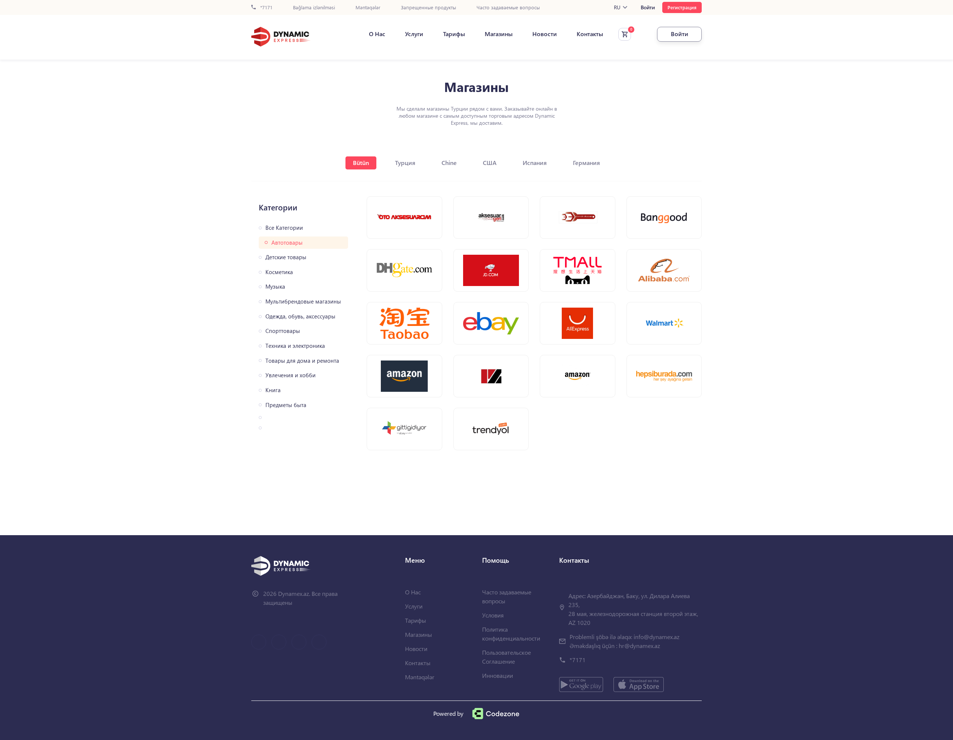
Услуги (414, 34)
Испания (535, 162)
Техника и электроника (295, 345)
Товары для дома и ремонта (302, 360)
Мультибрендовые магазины (303, 301)
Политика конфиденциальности (511, 633)
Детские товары (285, 257)
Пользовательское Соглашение (506, 656)
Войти (648, 7)
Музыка (275, 286)
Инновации (497, 675)
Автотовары (287, 242)
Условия (493, 615)
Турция (405, 162)
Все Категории (284, 227)
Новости (544, 34)
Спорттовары (282, 330)
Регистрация (682, 7)
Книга (273, 390)
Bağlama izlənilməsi (314, 7)
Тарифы (454, 34)
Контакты (590, 34)
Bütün (361, 162)
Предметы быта (285, 405)
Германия (586, 162)
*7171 (265, 7)
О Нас (377, 34)
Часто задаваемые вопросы (508, 7)
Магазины (499, 34)
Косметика (279, 272)
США (490, 162)
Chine (449, 162)
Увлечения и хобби (290, 375)
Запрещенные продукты (428, 7)
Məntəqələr (368, 7)
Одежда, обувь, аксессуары (300, 316)
